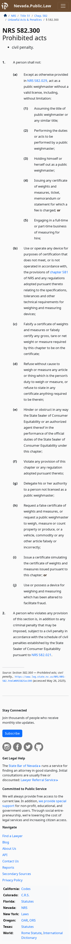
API (4, 855)
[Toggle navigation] (63, 6)
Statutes (27, 901)
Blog (5, 842)
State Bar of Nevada (23, 766)
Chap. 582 (40, 16)
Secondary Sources (16, 874)
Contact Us (10, 861)
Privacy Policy (12, 880)
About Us (9, 848)
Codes (26, 889)
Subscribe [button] (12, 733)
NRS (13, 16)
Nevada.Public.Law (32, 5)
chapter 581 (59, 272)
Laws (25, 914)
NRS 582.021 (41, 655)
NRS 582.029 (37, 80)
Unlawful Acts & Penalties (25, 19)
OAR (24, 920)
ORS (32, 920)
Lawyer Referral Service (38, 780)
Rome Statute (31, 933)
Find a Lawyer (12, 836)
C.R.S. (25, 895)
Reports (8, 867)
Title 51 (25, 16)
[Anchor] (43, 62)
